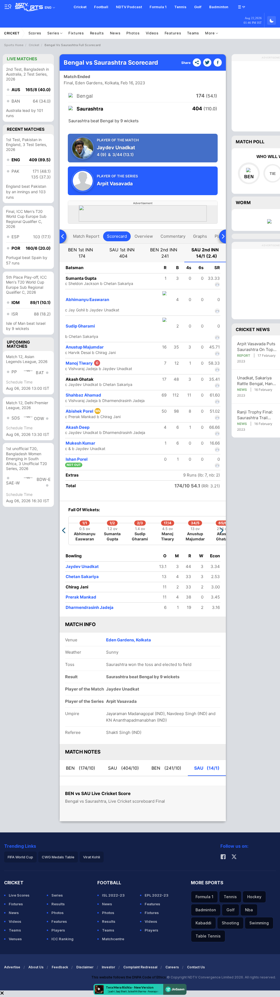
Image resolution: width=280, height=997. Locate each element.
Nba (249, 909)
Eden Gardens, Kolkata (128, 639)
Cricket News (253, 329)
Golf (198, 7)
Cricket (80, 7)
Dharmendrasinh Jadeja (89, 607)
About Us (35, 967)
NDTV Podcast (129, 7)
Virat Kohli (91, 857)
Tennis (180, 7)
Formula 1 (158, 7)
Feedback (60, 967)
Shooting (230, 923)
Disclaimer (85, 967)
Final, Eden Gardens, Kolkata (91, 82)
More (210, 33)
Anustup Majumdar (85, 347)
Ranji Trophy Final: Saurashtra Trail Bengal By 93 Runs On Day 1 (255, 415)
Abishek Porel (83, 411)
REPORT (243, 355)
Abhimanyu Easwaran (87, 299)
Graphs (200, 236)
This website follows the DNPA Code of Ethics (129, 977)
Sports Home (14, 45)
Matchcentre (113, 939)
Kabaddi (203, 923)
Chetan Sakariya (82, 576)
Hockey (254, 896)
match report (86, 236)
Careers (172, 967)
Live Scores (19, 895)
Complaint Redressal (140, 967)
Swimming (259, 923)
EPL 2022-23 (156, 895)
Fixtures (76, 33)
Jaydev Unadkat (82, 566)
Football (101, 7)
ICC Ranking (62, 939)
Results (97, 33)
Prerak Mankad (81, 597)
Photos (132, 33)
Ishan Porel (77, 459)
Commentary (173, 236)
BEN (80, 768)
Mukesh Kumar (80, 443)
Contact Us (196, 967)
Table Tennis (208, 936)
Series (53, 33)
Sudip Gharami (80, 326)
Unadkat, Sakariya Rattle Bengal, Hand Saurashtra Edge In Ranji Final (256, 380)
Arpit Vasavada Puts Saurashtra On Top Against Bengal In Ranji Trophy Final (256, 346)
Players (58, 930)
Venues (15, 939)
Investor (108, 967)
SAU (123, 768)
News (115, 33)
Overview (144, 236)
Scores (34, 33)
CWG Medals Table (58, 857)
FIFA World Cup (20, 857)
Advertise (12, 967)
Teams (193, 33)
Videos (152, 33)
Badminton (218, 7)
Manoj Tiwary (82, 363)
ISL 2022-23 (113, 895)
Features (173, 33)
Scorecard (117, 236)
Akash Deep (77, 427)
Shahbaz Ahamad (83, 395)
